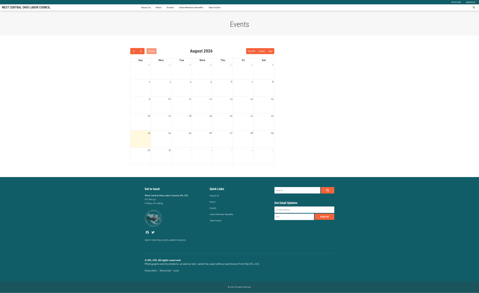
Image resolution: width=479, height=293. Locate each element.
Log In (176, 270)
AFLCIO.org (456, 2)
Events (170, 7)
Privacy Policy (151, 270)
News (159, 7)
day (270, 51)
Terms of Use (165, 270)
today (151, 51)
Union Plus (470, 2)
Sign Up (324, 216)
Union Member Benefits (191, 7)
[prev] (133, 51)
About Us (146, 7)
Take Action (214, 7)
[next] (141, 51)
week (262, 51)
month (251, 51)
